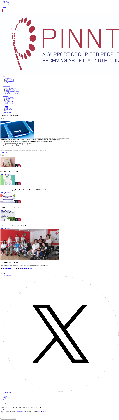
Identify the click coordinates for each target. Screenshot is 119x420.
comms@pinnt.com (26, 268)
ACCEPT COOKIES (45, 411)
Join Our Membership (10, 270)
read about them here (20, 411)
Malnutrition (5, 83)
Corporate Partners (9, 97)
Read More (9, 174)
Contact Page (3, 270)
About (4, 76)
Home (4, 409)
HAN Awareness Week (10, 103)
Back (7, 152)
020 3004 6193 (7, 268)
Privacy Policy (6, 397)
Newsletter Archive (9, 104)
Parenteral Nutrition (7, 84)
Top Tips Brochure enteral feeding (12, 93)
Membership (5, 96)
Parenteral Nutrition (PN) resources (12, 91)
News (6, 107)
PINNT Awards (8, 109)
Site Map (5, 398)
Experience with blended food (11, 88)
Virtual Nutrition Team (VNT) (11, 81)
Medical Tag (7, 92)
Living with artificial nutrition (11, 90)
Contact (4, 110)
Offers (6, 106)
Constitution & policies (9, 80)
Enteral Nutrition (6, 86)
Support (4, 87)
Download (3, 152)
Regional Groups (8, 94)
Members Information (9, 98)
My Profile (7, 99)
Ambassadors (8, 78)
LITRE (6, 82)
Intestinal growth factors (10, 89)
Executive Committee (9, 79)
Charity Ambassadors (9, 102)
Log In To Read (3, 174)
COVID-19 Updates (9, 101)
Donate (4, 7)
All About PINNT (9, 77)
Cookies (4, 399)
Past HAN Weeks (8, 108)
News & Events (6, 100)
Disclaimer (5, 396)
